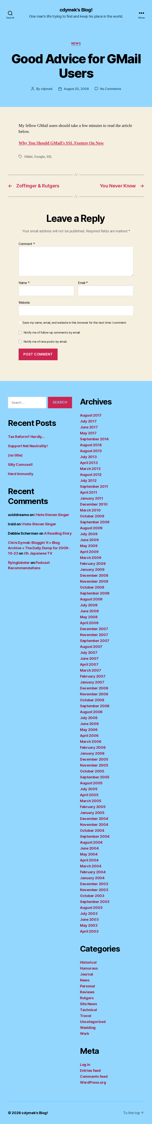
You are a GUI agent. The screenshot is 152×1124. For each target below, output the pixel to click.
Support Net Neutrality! (28, 446)
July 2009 (89, 534)
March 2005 (90, 801)
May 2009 (89, 546)
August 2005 (91, 783)
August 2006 (91, 712)
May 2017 (88, 433)
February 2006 (93, 747)
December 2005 (94, 759)
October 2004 (92, 830)
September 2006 (94, 706)
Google (39, 157)
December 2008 (94, 575)
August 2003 (91, 908)
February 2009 (93, 564)
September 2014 (94, 439)
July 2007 (88, 652)
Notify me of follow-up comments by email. (52, 332)
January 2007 (92, 682)
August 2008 (91, 599)
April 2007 (89, 664)
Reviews (87, 992)
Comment (27, 244)
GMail (28, 157)
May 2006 (89, 730)
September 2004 (94, 836)
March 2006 (90, 741)
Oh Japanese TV (38, 553)
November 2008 (94, 581)
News (76, 43)
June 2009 (89, 540)
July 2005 (89, 789)
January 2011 (91, 498)
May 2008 (89, 617)
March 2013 (90, 469)
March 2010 (90, 510)
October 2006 (92, 700)
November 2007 (94, 635)
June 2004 (89, 848)
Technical (88, 1010)
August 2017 (91, 415)
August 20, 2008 (76, 89)
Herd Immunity (20, 474)
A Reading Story (58, 533)
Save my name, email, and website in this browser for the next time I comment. (75, 322)
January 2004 (92, 878)
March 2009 (90, 558)
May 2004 (89, 854)
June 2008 (89, 611)
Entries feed (90, 1070)
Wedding (88, 1028)
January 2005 (92, 813)
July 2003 (89, 913)
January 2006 (92, 753)
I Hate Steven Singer (51, 515)
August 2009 (91, 528)
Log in (85, 1065)
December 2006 (94, 688)
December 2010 (94, 504)
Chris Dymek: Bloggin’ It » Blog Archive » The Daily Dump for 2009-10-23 (39, 548)
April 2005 (89, 795)
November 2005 (94, 765)
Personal (87, 986)
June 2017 (89, 427)
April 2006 (89, 736)
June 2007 (89, 658)
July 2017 (88, 421)
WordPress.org (93, 1082)
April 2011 (88, 492)
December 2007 (94, 629)
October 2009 (92, 516)
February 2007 (92, 676)
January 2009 (92, 569)
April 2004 (89, 860)
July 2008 (89, 605)
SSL (49, 157)
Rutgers (87, 998)
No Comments (110, 89)
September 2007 (94, 641)
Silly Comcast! (20, 464)
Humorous (89, 968)
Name (24, 283)
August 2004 (91, 842)
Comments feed (94, 1076)
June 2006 (89, 724)
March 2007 (90, 670)
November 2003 (94, 890)
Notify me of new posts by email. (45, 341)
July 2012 (88, 480)
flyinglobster (19, 563)
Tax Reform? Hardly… (26, 437)
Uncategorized (93, 1022)
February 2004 (93, 872)
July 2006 (89, 718)
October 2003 (92, 896)
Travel (85, 1016)
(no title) (15, 455)
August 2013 (91, 451)
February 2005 (93, 807)
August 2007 (91, 647)
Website (24, 302)
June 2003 (89, 919)
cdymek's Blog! (76, 10)
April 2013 (89, 463)
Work (84, 1033)
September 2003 (94, 902)
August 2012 (91, 475)
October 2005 (92, 771)
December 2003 (94, 884)
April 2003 (89, 931)
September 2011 (94, 486)
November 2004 (94, 824)
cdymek (46, 89)
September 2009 (94, 522)
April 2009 (89, 552)
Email (83, 283)
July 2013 (88, 457)
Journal (86, 974)
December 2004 (94, 819)
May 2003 (89, 925)
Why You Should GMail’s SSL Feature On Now (61, 143)
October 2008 (92, 587)
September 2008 (94, 593)
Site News (88, 1004)
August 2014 (91, 445)
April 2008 (89, 623)
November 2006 (94, 694)
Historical (88, 962)
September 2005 (94, 777)
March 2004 (90, 866)
